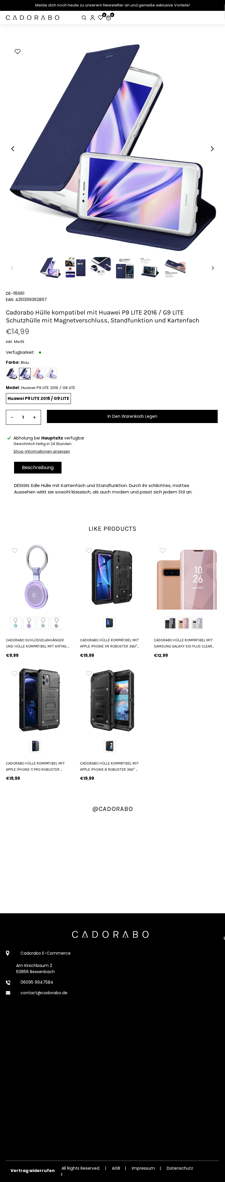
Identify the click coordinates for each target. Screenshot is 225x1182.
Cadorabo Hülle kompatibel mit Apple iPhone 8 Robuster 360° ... (109, 766)
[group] (38, 577)
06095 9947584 (37, 982)
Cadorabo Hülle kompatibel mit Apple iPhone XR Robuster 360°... (109, 643)
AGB (116, 1168)
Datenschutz (180, 1168)
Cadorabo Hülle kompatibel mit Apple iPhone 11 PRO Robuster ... (35, 766)
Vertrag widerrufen (33, 1170)
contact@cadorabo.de (44, 993)
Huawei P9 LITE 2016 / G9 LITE (38, 398)
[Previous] (13, 148)
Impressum (143, 1168)
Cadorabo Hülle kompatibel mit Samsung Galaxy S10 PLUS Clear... (184, 643)
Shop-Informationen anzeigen (41, 451)
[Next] (211, 148)
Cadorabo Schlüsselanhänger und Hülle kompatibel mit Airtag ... (37, 643)
